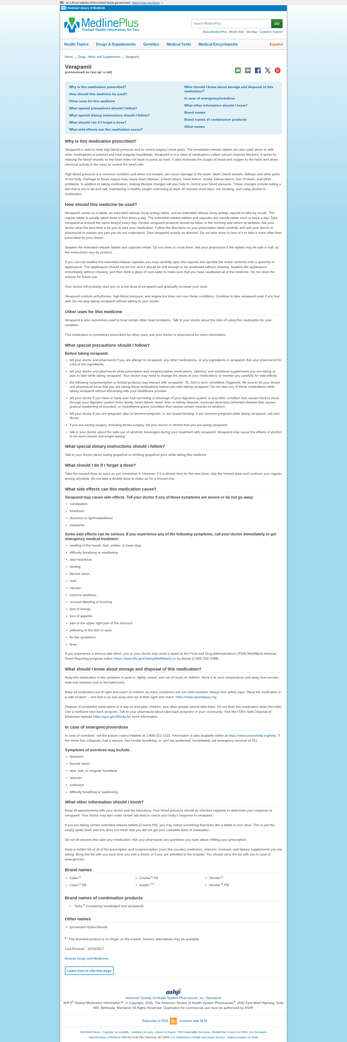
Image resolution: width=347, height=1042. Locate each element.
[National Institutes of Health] (64, 8)
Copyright (107, 1032)
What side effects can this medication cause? (106, 129)
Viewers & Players (165, 1032)
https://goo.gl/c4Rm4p (109, 716)
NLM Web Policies (90, 1032)
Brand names (195, 112)
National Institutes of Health (242, 1037)
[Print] (247, 70)
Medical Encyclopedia (218, 44)
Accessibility (122, 1032)
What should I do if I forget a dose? (97, 122)
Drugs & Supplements (116, 44)
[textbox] (231, 23)
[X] (267, 70)
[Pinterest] (277, 70)
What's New (236, 32)
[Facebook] (257, 70)
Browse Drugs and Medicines (87, 958)
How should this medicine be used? (98, 94)
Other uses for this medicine (92, 101)
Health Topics (76, 44)
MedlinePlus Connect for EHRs (230, 1032)
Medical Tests (179, 44)
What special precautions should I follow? (103, 108)
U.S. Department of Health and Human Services (198, 1037)
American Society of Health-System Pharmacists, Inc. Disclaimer (173, 998)
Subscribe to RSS (155, 1021)
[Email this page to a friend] (237, 70)
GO (276, 24)
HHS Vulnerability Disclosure (194, 1032)
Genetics (151, 44)
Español (276, 44)
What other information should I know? (216, 105)
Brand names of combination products (215, 119)
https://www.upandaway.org (196, 697)
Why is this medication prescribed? (97, 87)
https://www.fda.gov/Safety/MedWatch (143, 658)
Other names (194, 126)
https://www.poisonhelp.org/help (252, 735)
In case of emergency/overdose (209, 98)
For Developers (258, 1032)
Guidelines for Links (142, 1032)
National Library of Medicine (86, 8)
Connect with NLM (193, 1021)
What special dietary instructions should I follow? (109, 115)
